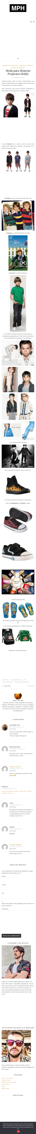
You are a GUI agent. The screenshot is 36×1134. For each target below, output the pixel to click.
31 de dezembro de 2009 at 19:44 (17, 748)
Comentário (5, 909)
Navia (3, 1086)
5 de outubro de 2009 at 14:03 (16, 727)
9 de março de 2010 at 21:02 (16, 805)
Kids (25, 679)
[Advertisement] (18, 37)
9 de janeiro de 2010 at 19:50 (16, 768)
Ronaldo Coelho (15, 767)
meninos (22, 68)
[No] (34, 1128)
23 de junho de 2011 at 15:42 (16, 846)
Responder (12, 729)
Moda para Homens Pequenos (22, 682)
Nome (4, 876)
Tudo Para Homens (7, 1078)
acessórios (6, 65)
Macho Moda (5, 1088)
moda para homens (7, 682)
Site (3, 893)
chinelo (30, 65)
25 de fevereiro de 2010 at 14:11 (9, 788)
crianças (14, 68)
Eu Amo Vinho (5, 1084)
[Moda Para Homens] (18, 8)
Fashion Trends (6, 1080)
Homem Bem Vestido (16, 679)
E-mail (4, 885)
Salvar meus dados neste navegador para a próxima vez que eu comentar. (18, 904)
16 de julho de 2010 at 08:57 (16, 828)
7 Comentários (30, 686)
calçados (14, 65)
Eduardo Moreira (15, 845)
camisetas (22, 65)
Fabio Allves (5, 679)
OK (18, 1131)
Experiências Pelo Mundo (9, 1082)
